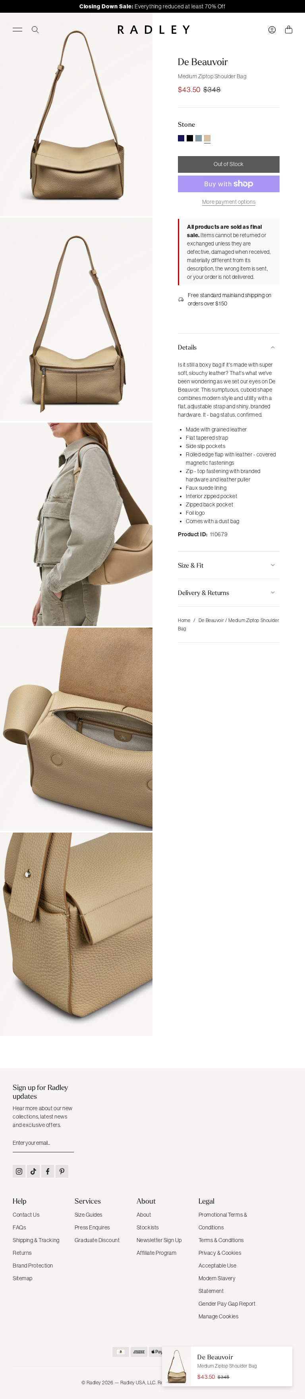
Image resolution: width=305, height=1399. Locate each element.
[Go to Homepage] (154, 29)
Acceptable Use (218, 1265)
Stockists (148, 1227)
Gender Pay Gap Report (227, 1303)
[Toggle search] (35, 29)
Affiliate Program (157, 1253)
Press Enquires (92, 1227)
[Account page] (272, 29)
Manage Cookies (219, 1316)
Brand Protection (33, 1265)
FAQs (19, 1227)
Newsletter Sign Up (159, 1240)
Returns (22, 1253)
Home (184, 620)
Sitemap (23, 1278)
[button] (229, 347)
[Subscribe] (67, 1143)
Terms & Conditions (221, 1240)
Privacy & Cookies (220, 1253)
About (144, 1215)
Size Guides (88, 1215)
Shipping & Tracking (36, 1240)
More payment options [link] (228, 202)
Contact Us (26, 1215)
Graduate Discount (97, 1240)
